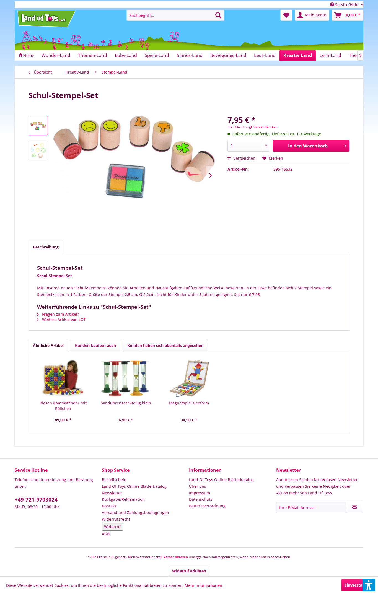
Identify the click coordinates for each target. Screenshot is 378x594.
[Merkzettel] (286, 15)
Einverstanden (358, 585)
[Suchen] (218, 15)
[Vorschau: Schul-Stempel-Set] (38, 125)
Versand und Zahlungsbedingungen (135, 512)
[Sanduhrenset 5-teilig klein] (126, 378)
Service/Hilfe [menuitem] (346, 4)
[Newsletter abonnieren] (354, 507)
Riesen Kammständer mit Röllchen (63, 405)
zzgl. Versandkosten (262, 127)
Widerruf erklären (189, 571)
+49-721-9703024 (36, 499)
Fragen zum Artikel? (60, 314)
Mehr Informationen (203, 585)
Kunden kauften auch (95, 345)
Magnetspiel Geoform (189, 403)
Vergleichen (243, 158)
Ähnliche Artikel (48, 345)
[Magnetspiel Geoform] (189, 378)
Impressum (199, 493)
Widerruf (112, 526)
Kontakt (109, 506)
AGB (106, 533)
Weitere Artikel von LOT (63, 319)
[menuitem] (175, 15)
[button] (369, 585)
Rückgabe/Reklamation (123, 499)
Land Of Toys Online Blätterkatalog (134, 486)
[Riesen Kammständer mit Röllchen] (63, 378)
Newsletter (112, 493)
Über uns (197, 486)
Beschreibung (46, 247)
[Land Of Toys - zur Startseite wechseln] (47, 19)
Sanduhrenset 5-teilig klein (126, 403)
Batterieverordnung (207, 506)
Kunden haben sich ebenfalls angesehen (165, 345)
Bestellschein (114, 479)
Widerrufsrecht (116, 519)
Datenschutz (200, 499)
